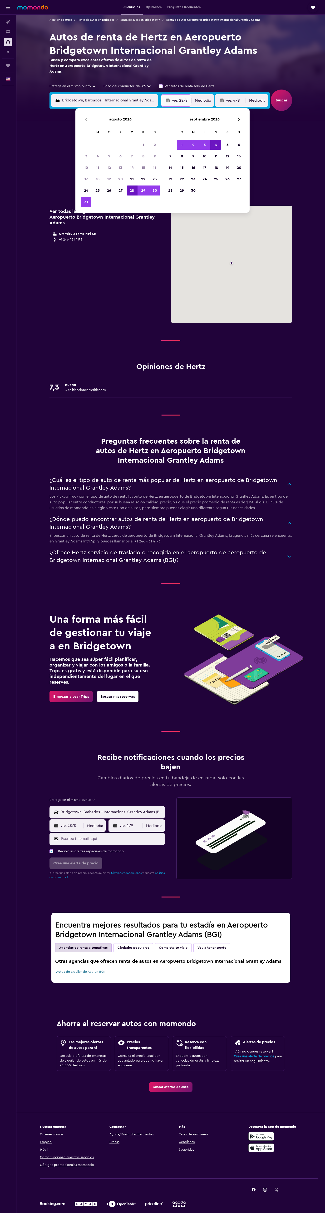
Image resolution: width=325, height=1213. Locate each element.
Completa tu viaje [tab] (173, 947)
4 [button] (98, 156)
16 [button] (155, 168)
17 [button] (86, 179)
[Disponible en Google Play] (261, 1136)
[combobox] (72, 86)
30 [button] (155, 190)
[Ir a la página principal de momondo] (32, 7)
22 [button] (143, 179)
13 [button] (120, 168)
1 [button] (143, 145)
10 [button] (86, 168)
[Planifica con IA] (8, 52)
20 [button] (120, 179)
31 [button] (86, 202)
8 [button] (143, 156)
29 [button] (143, 190)
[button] (8, 7)
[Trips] (8, 65)
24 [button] (86, 190)
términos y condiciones (126, 873)
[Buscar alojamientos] (8, 32)
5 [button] (109, 156)
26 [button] (109, 190)
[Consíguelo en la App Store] (261, 1147)
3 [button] (86, 156)
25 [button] (97, 190)
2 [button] (155, 145)
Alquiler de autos (60, 19)
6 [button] (120, 156)
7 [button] (132, 156)
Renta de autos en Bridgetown (140, 19)
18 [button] (97, 179)
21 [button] (132, 179)
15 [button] (143, 168)
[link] (71, 696)
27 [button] (120, 190)
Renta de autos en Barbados (96, 19)
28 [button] (132, 190)
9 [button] (155, 156)
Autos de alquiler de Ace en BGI (80, 971)
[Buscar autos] (8, 42)
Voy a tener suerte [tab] (211, 947)
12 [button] (109, 168)
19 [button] (109, 179)
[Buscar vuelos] (8, 22)
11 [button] (97, 168)
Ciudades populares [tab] (133, 947)
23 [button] (155, 179)
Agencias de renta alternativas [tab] (83, 947)
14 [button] (132, 168)
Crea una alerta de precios (254, 1056)
